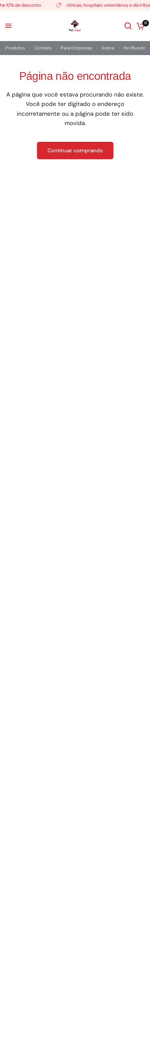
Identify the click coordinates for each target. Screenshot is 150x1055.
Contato (43, 48)
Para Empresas (76, 48)
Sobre (108, 48)
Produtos (15, 48)
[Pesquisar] (128, 25)
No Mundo (134, 48)
